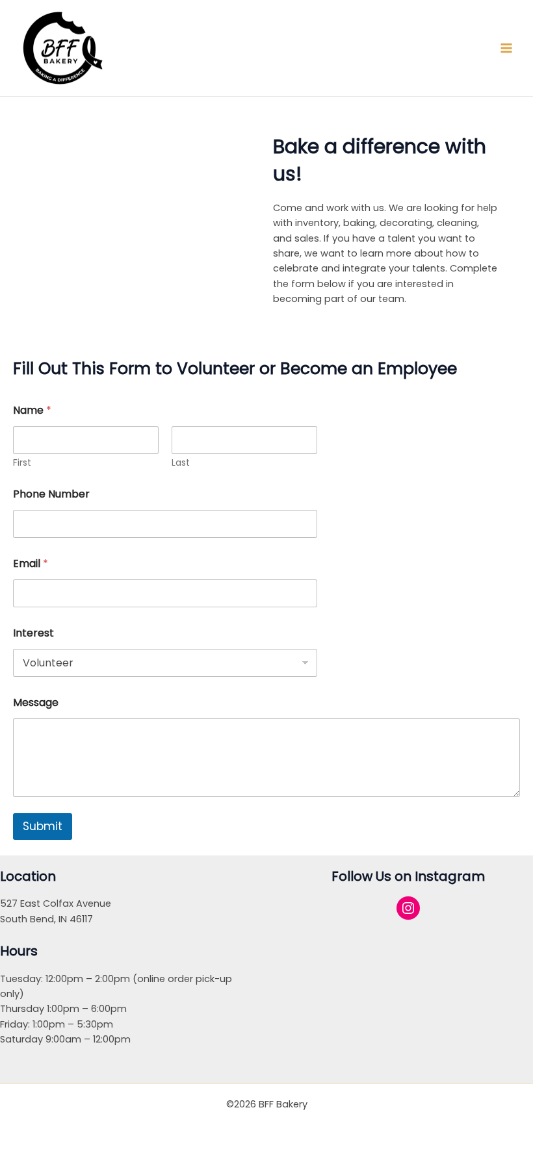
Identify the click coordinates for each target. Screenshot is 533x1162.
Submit (42, 826)
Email (30, 563)
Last (181, 462)
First (22, 462)
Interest (33, 633)
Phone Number (51, 494)
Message (35, 702)
